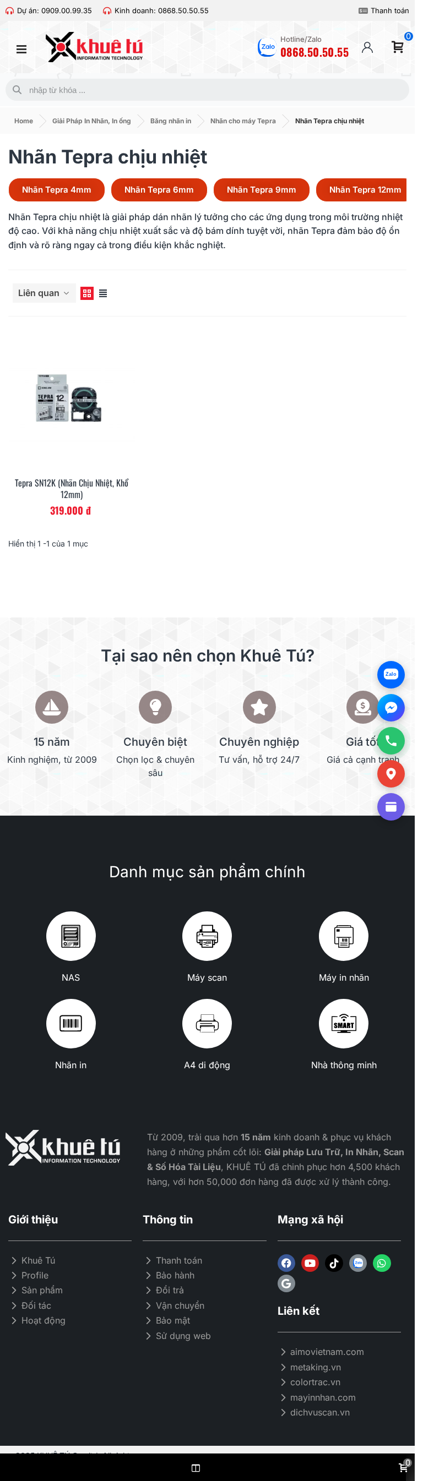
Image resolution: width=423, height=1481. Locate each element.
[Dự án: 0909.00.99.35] (10, 11)
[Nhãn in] (71, 1023)
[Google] (286, 1283)
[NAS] (71, 936)
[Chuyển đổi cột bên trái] (196, 1467)
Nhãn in (70, 1064)
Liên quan (40, 292)
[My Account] (367, 47)
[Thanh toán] (363, 11)
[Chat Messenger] (391, 708)
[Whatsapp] (382, 1263)
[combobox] (205, 90)
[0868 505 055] (391, 741)
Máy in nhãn (344, 977)
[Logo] (358, 1263)
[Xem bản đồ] (391, 774)
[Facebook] (286, 1263)
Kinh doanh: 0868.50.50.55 (162, 10)
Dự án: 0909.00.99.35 (54, 10)
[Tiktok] (334, 1263)
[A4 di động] (207, 1023)
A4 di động (207, 1064)
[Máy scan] (207, 936)
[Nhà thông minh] (343, 1023)
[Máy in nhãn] (343, 936)
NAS (71, 977)
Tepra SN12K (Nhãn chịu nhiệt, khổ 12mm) (71, 488)
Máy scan (207, 977)
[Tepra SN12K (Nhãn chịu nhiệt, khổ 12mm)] (72, 400)
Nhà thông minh (344, 1064)
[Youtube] (310, 1263)
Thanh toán (390, 10)
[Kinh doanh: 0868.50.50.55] (107, 11)
